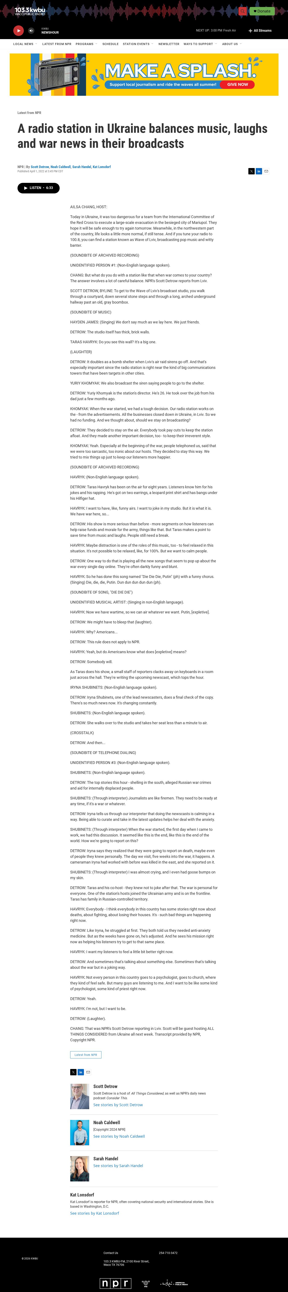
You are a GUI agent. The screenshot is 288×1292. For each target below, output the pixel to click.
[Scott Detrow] (79, 1096)
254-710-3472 (168, 1253)
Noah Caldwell (61, 167)
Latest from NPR (56, 44)
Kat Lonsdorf (102, 167)
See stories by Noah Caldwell (119, 1136)
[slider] (38, 30)
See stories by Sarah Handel (118, 1165)
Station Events (136, 44)
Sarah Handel (81, 167)
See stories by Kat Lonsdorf (94, 1213)
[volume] (31, 31)
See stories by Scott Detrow (118, 1104)
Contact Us (111, 1253)
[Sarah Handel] (79, 1168)
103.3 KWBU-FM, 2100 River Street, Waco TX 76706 (126, 1263)
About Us (230, 44)
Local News (23, 44)
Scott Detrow (40, 167)
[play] (18, 30)
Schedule (110, 44)
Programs (84, 44)
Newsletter (169, 44)
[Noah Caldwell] (79, 1132)
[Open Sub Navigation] (36, 44)
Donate (264, 11)
